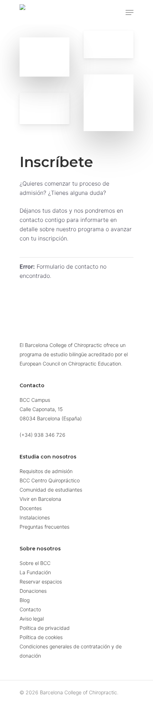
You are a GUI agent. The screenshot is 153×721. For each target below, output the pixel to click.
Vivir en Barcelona (40, 499)
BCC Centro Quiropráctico (50, 480)
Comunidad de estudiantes (51, 490)
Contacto (30, 609)
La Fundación (35, 572)
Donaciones (33, 591)
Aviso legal (32, 619)
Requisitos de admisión (46, 471)
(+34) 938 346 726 (42, 435)
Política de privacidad (45, 628)
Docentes (31, 508)
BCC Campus (35, 400)
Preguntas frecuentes (44, 527)
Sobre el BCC (35, 563)
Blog (25, 600)
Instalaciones (35, 517)
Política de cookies (41, 637)
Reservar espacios (41, 582)
